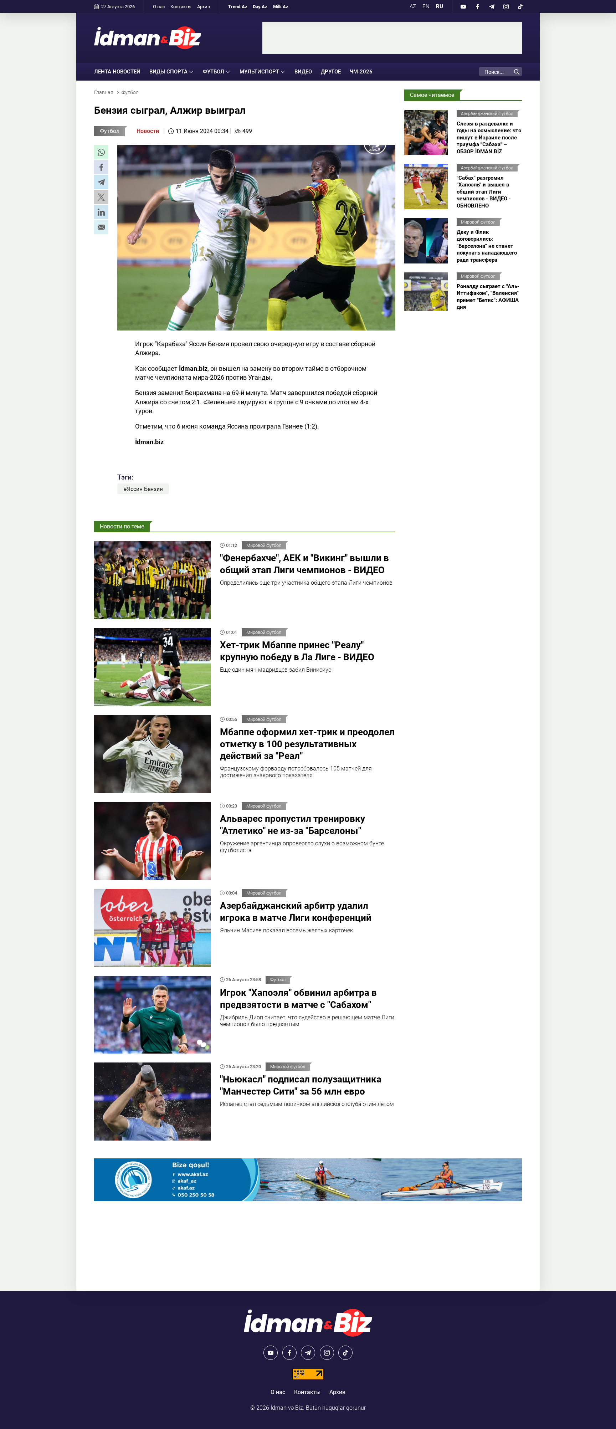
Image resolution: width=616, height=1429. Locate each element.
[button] (101, 152)
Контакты (180, 6)
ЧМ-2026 (361, 71)
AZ (413, 6)
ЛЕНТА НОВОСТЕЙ (117, 71)
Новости (148, 131)
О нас (159, 6)
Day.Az (260, 6)
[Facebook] (477, 6)
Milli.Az (280, 6)
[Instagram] (505, 6)
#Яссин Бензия (143, 489)
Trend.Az (237, 6)
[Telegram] (491, 6)
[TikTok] (520, 6)
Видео (303, 71)
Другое (331, 71)
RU (439, 6)
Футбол (109, 131)
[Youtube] (463, 6)
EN (426, 6)
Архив (203, 6)
